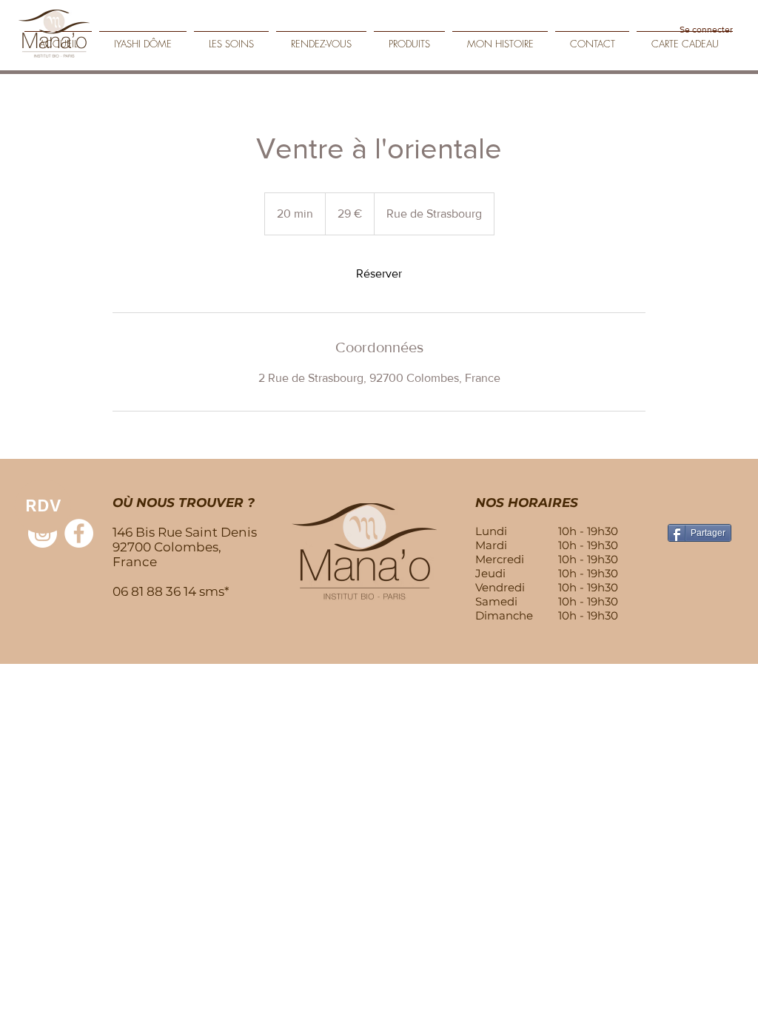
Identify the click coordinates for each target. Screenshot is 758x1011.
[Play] (736, 53)
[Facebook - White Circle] (78, 533)
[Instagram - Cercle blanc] (42, 533)
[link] (379, 274)
